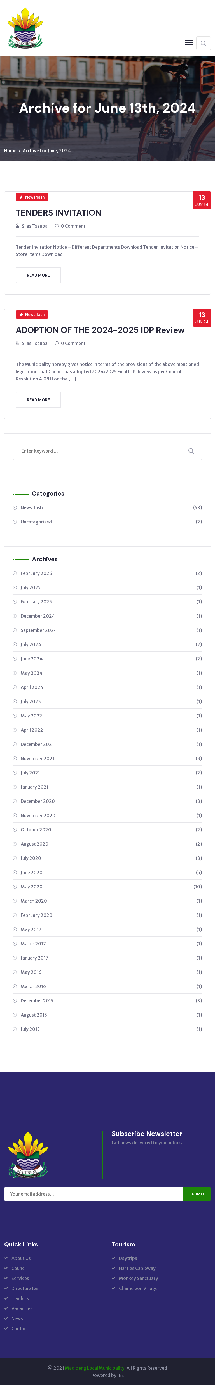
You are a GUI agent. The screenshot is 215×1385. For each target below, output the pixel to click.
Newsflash (35, 197)
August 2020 (111, 844)
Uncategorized (111, 522)
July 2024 (111, 644)
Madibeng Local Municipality (94, 1368)
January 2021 (111, 787)
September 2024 (111, 630)
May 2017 (111, 929)
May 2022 (111, 715)
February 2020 (111, 915)
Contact (19, 1328)
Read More (38, 275)
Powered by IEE (107, 1375)
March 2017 (111, 943)
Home (10, 150)
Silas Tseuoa (35, 226)
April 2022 (111, 730)
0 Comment (73, 226)
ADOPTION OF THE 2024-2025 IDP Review (100, 330)
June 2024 (111, 658)
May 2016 (111, 972)
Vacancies (21, 1308)
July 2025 (111, 587)
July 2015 (111, 1029)
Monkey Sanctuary (138, 1278)
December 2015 (111, 1000)
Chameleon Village (138, 1288)
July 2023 (111, 701)
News (17, 1318)
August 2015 (111, 1015)
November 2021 (111, 758)
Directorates (24, 1288)
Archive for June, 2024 (47, 150)
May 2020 (111, 886)
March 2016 (111, 986)
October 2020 (111, 829)
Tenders (20, 1298)
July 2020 (111, 858)
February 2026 (111, 573)
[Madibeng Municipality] (25, 27)
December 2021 (111, 744)
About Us (21, 1258)
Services (20, 1278)
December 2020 (111, 801)
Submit (197, 1193)
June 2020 (111, 872)
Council (19, 1268)
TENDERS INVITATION (58, 212)
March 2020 (111, 901)
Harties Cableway (137, 1268)
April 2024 (111, 687)
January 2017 (111, 958)
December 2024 (111, 616)
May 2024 (111, 673)
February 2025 (111, 602)
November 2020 (111, 815)
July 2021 (111, 772)
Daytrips (128, 1258)
